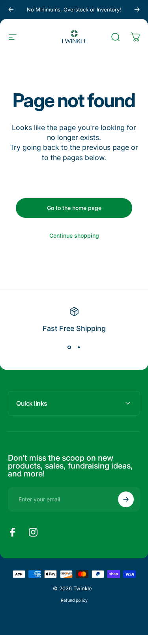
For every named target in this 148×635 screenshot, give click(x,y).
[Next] (137, 9)
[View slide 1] (69, 347)
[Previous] (11, 9)
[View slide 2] (79, 347)
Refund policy (74, 600)
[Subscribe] (126, 499)
